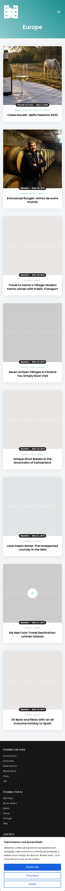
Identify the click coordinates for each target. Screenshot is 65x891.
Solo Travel (37, 454)
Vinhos (47, 110)
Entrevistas (8, 761)
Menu (59, 12)
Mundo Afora (9, 771)
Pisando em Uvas (25, 105)
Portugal (7, 818)
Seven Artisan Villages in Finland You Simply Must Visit (32, 374)
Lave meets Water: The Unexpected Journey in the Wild (32, 547)
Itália (5, 823)
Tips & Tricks (37, 367)
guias (33, 193)
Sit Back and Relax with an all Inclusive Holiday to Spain (32, 721)
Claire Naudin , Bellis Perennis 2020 (32, 115)
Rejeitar (32, 884)
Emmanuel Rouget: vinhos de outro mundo (32, 200)
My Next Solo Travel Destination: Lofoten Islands (32, 634)
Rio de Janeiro (10, 803)
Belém (6, 808)
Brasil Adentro (23, 110)
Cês (5, 781)
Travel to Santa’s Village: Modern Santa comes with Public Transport (32, 287)
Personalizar (32, 875)
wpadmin (25, 188)
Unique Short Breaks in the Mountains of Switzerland (33, 461)
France (37, 110)
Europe (28, 280)
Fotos (6, 776)
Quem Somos (10, 756)
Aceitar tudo (32, 867)
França (6, 813)
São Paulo (8, 798)
